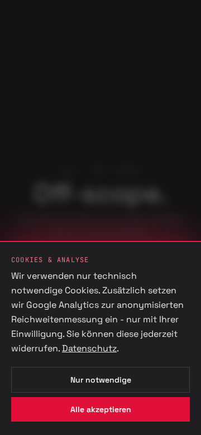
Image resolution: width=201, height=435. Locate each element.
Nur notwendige (100, 380)
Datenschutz (89, 348)
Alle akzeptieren (100, 409)
